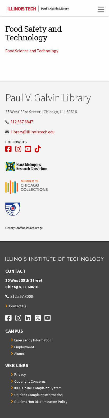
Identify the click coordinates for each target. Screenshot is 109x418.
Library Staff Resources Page (24, 228)
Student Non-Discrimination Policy (40, 401)
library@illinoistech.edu (32, 131)
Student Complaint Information (38, 394)
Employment (24, 347)
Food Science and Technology (31, 50)
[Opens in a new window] (54, 166)
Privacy (20, 374)
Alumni (19, 353)
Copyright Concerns (30, 381)
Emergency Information (32, 340)
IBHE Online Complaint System (38, 388)
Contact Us (17, 306)
